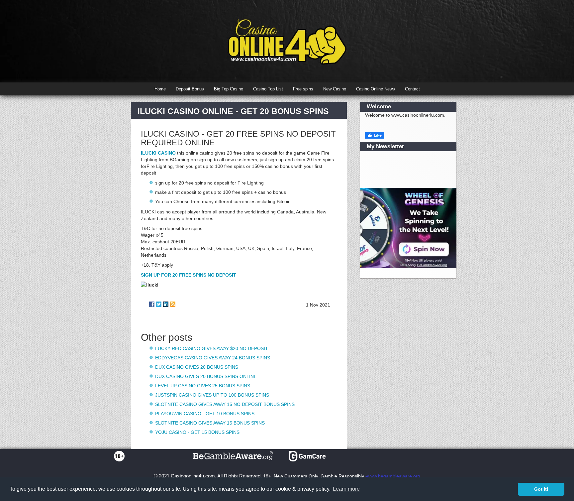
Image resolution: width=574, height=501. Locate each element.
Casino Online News (375, 88)
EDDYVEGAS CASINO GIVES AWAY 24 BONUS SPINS (212, 357)
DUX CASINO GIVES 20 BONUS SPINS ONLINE (206, 376)
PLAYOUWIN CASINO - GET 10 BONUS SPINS (204, 413)
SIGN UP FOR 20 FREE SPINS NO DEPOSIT (188, 275)
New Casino (334, 88)
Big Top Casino (228, 88)
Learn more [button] (346, 489)
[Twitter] (158, 304)
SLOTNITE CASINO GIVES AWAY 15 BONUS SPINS (210, 423)
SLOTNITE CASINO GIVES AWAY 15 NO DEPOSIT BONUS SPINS (225, 404)
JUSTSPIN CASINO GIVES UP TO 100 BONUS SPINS (212, 395)
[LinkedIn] (165, 304)
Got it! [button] (541, 489)
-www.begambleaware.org (392, 476)
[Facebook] (151, 304)
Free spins (303, 88)
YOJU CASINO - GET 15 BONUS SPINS (197, 432)
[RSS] (172, 304)
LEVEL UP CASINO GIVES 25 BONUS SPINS (202, 385)
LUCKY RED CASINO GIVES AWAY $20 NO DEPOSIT (211, 348)
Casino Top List (268, 88)
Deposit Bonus (190, 88)
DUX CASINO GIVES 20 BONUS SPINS (196, 367)
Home (160, 88)
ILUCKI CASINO (158, 153)
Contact (412, 88)
